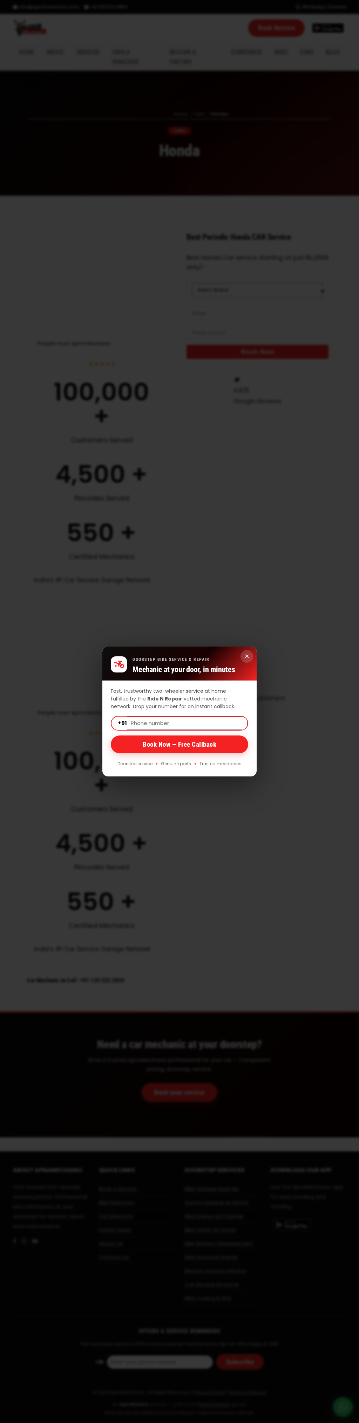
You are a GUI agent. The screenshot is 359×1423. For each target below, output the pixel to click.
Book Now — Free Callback (179, 744)
